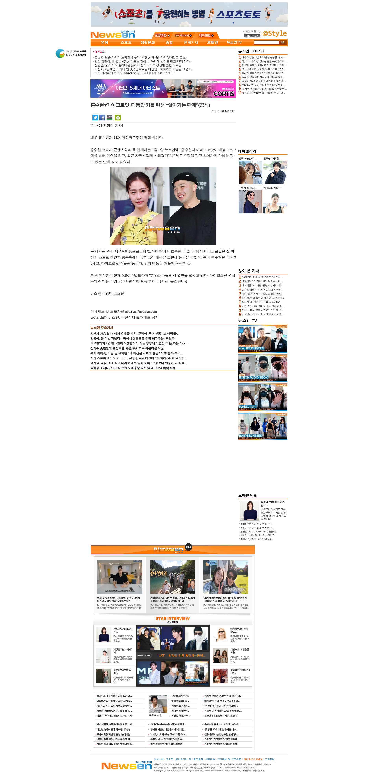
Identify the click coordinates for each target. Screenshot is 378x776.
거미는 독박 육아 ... (180, 710)
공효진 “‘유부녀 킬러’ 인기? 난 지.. (257, 527)
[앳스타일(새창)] (275, 36)
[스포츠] (126, 45)
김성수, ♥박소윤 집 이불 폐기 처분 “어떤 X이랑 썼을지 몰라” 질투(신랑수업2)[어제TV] (284, 81)
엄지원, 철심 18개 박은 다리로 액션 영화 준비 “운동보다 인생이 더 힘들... (138, 363)
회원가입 (256, 31)
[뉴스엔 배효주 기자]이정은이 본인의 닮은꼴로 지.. (123, 659)
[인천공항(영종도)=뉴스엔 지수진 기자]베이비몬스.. (239, 638)
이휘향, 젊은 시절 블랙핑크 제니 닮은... (115, 744)
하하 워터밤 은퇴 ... (180, 701)
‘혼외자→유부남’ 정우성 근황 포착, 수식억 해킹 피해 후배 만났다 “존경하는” (280, 61)
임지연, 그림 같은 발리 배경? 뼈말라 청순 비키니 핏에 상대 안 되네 (275, 77)
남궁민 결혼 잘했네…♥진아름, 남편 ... (221, 715)
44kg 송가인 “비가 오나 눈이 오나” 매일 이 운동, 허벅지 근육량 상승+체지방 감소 (281, 85)
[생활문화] (147, 45)
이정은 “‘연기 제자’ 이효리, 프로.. (256, 524)
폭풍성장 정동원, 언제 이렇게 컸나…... (114, 710)
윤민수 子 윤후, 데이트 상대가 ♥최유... (221, 724)
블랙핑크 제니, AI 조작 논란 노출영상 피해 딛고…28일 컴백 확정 (133, 368)
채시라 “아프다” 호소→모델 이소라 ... (221, 701)
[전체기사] (191, 45)
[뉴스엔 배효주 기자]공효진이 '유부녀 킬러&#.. (123, 680)
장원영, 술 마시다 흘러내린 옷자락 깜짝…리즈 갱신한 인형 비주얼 (137, 65)
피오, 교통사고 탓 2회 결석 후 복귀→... (168, 744)
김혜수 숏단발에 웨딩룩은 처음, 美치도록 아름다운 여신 (127, 348)
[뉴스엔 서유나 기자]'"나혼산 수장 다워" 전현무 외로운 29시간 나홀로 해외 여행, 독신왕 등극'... (172, 606)
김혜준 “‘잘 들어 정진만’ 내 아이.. (256, 539)
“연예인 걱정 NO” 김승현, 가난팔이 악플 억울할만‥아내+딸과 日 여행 (277, 88)
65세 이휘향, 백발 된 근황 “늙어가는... (114, 734)
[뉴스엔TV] (234, 45)
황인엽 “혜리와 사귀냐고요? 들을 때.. (258, 531)
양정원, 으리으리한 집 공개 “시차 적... (114, 701)
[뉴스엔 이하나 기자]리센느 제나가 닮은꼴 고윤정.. (240, 659)
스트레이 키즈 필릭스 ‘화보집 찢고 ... (221, 744)
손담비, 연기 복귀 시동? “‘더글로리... (221, 705)
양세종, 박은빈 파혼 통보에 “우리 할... (167, 729)
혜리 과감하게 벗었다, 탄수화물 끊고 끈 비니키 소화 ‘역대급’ (134, 73)
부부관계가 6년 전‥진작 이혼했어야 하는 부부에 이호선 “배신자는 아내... (139, 343)
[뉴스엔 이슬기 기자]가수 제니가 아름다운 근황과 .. (240, 680)
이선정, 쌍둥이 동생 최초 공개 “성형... (114, 729)
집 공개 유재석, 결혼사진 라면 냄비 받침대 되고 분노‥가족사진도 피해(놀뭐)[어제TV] (284, 65)
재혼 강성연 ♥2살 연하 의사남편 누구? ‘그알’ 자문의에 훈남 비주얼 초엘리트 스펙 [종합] (285, 92)
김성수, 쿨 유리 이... (180, 705)
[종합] (169, 45)
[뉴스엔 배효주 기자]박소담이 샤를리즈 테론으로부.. (123, 638)
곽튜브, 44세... (155, 715)
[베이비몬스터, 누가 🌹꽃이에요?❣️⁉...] (262, 439)
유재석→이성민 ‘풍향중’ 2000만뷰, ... (167, 739)
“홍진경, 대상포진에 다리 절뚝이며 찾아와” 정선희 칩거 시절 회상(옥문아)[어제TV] (225, 599)
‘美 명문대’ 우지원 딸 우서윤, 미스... (220, 729)
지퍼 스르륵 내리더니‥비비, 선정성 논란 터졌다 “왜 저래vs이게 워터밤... (138, 358)
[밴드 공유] (109, 117)
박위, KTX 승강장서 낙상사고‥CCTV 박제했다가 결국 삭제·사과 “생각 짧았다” (118, 599)
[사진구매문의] (252, 36)
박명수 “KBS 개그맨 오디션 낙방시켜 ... (115, 715)
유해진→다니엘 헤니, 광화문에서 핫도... (223, 710)
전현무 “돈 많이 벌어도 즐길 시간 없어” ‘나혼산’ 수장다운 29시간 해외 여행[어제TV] (172, 599)
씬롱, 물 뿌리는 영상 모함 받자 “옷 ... (221, 734)
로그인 (245, 31)
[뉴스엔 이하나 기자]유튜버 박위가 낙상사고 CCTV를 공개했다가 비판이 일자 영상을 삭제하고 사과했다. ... (119, 607)
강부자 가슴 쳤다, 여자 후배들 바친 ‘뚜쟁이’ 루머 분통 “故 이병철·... (134, 333)
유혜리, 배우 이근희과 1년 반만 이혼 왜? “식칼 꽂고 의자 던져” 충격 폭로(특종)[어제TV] (285, 73)
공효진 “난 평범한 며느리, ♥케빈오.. (257, 535)
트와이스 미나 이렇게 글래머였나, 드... (114, 695)
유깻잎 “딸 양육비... (180, 715)
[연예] (104, 45)
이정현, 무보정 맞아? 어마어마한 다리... (222, 695)
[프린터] (118, 117)
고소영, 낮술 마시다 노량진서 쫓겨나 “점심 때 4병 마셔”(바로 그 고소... (141, 57)
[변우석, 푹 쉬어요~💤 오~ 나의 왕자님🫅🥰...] (262, 381)
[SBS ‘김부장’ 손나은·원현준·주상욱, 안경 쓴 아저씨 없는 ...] (262, 352)
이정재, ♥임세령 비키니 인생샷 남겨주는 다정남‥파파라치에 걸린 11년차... (144, 69)
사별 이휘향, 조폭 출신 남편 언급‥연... (115, 724)
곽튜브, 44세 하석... (180, 695)
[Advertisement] (263, 121)
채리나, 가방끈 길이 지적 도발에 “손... (114, 705)
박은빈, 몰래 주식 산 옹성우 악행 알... (114, 739)
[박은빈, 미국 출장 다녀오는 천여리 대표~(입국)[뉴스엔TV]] (262, 410)
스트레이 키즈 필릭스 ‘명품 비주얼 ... (221, 739)
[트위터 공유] (95, 117)
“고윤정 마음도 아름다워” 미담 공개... (167, 724)
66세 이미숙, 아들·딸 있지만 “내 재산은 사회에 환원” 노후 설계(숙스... (136, 353)
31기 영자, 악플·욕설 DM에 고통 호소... (168, 734)
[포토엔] (212, 45)
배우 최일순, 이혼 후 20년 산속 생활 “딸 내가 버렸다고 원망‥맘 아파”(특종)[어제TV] (283, 57)
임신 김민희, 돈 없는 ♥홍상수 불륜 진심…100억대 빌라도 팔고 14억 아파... (143, 61)
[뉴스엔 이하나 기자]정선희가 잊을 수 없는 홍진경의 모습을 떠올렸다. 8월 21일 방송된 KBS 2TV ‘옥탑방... (225, 606)
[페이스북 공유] (102, 117)
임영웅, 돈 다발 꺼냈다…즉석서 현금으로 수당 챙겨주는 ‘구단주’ (132, 338)
